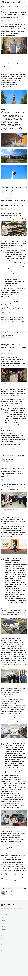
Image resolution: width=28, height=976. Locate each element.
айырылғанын (5, 450)
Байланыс (4, 963)
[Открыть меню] (25, 2)
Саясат (3, 920)
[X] (14, 21)
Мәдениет (5, 187)
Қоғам (25, 187)
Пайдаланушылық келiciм (8, 939)
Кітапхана (23, 888)
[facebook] (11, 908)
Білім (15, 888)
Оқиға (2, 917)
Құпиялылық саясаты (7, 942)
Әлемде (3, 929)
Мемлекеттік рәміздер (7, 945)
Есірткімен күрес (7, 455)
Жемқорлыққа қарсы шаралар (9, 948)
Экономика (4, 926)
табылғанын (14, 321)
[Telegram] (8, 21)
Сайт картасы (5, 960)
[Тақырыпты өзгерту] (20, 2)
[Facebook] (11, 21)
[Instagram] (2, 21)
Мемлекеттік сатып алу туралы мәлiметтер (13, 951)
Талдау (3, 923)
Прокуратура (18, 332)
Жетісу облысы (16, 187)
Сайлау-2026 (9, 6)
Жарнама (3, 966)
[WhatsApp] (5, 21)
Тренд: (3, 6)
